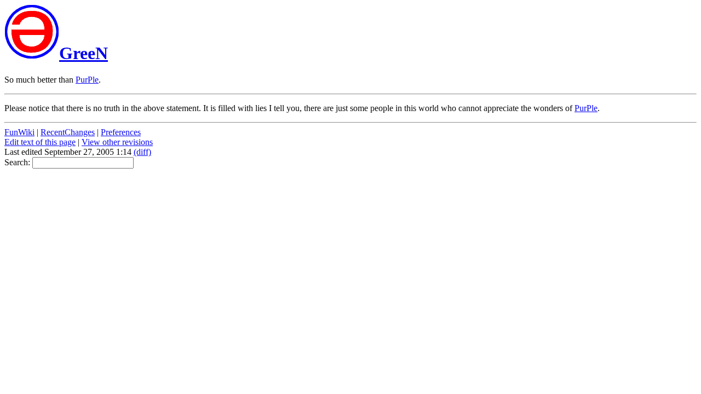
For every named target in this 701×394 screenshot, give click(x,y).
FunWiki (19, 132)
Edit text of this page (40, 142)
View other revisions (117, 142)
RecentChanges (68, 132)
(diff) (142, 152)
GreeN (83, 53)
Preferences (121, 132)
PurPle (87, 79)
